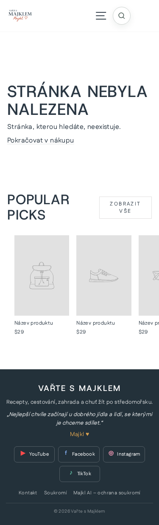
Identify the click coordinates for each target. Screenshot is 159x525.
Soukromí (55, 493)
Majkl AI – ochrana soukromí (106, 493)
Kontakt (28, 493)
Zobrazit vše (125, 207)
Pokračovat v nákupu (40, 141)
